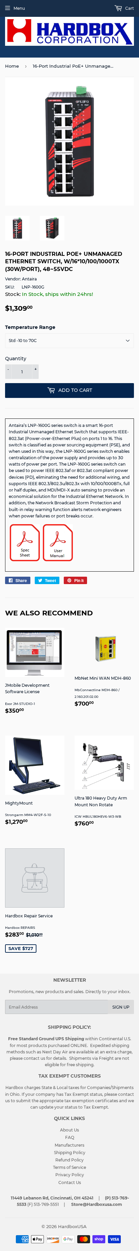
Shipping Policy (69, 1152)
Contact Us (69, 1182)
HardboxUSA (72, 1226)
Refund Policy (69, 1159)
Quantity (15, 359)
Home (12, 66)
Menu (19, 8)
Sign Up (121, 1007)
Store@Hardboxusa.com (96, 1204)
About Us (69, 1129)
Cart (129, 8)
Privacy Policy (69, 1174)
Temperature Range (30, 327)
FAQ (69, 1137)
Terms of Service (69, 1167)
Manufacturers (69, 1145)
